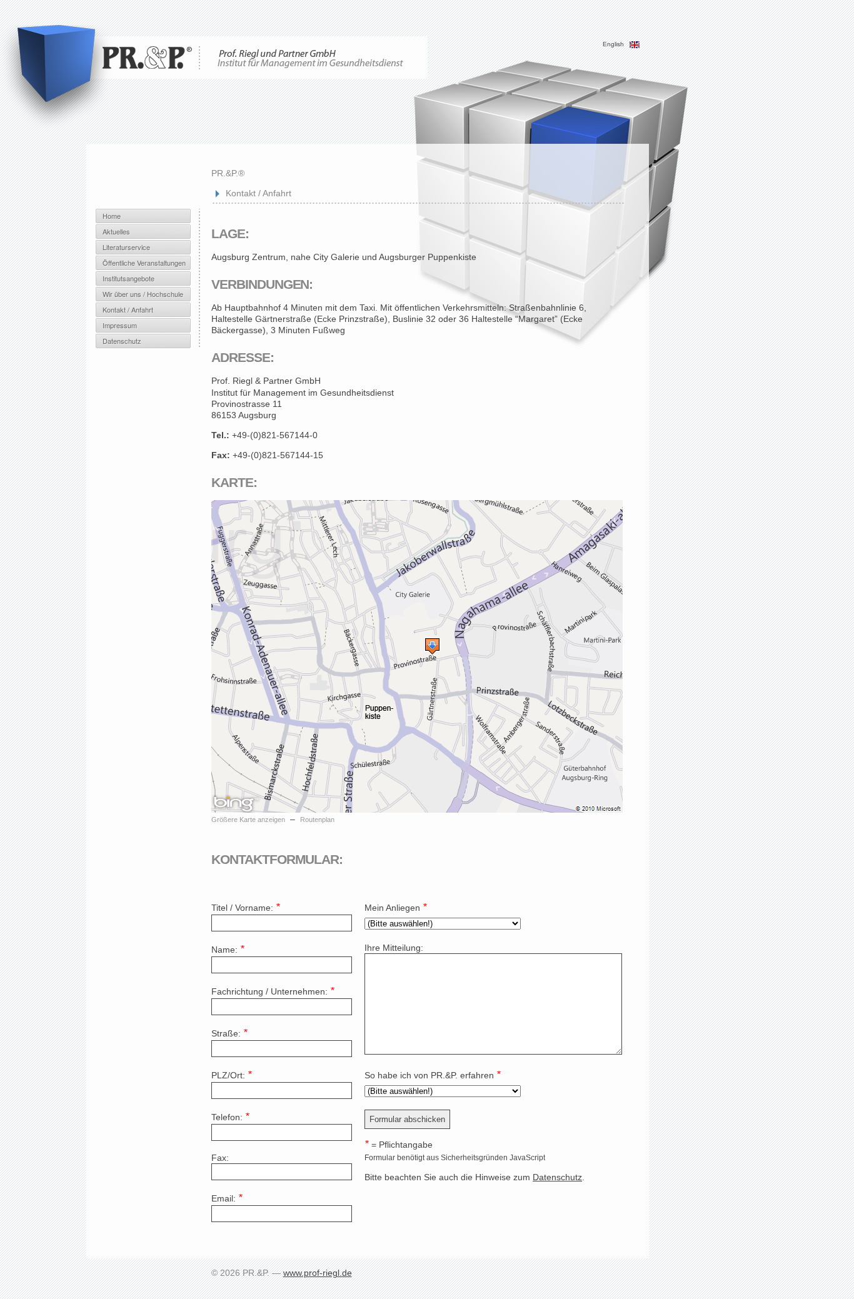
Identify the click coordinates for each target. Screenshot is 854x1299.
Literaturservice (126, 247)
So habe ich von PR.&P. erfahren (432, 1075)
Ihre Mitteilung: (393, 948)
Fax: (220, 1158)
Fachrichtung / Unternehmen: (272, 991)
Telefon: (230, 1117)
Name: (227, 950)
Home (112, 216)
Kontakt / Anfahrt (128, 309)
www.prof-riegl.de (317, 1273)
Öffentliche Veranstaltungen (144, 263)
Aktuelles (116, 231)
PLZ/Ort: (231, 1075)
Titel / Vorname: (245, 908)
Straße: (229, 1033)
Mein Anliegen (395, 908)
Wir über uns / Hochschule (143, 294)
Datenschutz (122, 341)
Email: (227, 1198)
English (614, 44)
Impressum (120, 325)
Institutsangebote (128, 278)
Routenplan (317, 819)
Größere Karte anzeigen (248, 819)
